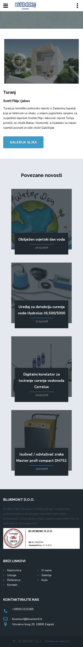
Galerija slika (23, 142)
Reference (14, 580)
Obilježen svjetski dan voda (41, 239)
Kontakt (12, 585)
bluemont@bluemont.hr (27, 619)
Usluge (11, 575)
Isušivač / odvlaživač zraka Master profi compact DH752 (41, 457)
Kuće (45, 580)
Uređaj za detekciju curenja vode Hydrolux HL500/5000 (41, 310)
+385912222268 (22, 609)
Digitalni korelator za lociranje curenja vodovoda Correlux (41, 380)
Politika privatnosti (57, 641)
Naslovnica (14, 570)
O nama (47, 570)
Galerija (46, 575)
